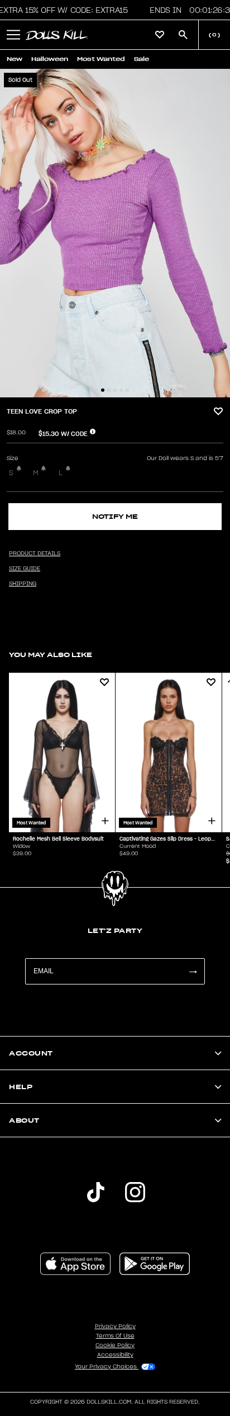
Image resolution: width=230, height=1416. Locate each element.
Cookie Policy (115, 1345)
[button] (13, 34)
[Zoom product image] (115, 233)
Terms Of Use (115, 1336)
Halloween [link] (49, 59)
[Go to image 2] (109, 390)
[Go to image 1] (102, 390)
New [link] (14, 59)
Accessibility (115, 1355)
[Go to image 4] (121, 390)
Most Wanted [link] (101, 59)
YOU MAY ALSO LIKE (50, 654)
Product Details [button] (34, 553)
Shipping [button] (22, 584)
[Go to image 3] (115, 390)
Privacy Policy (115, 1326)
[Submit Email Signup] (192, 971)
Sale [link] (141, 59)
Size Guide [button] (24, 568)
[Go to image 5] (127, 390)
